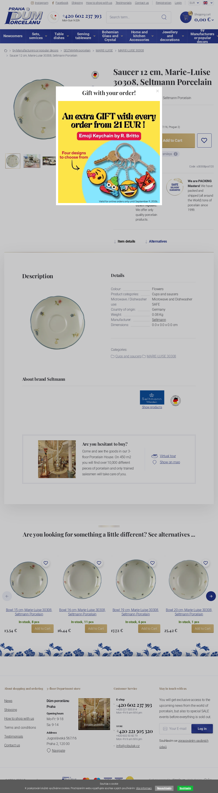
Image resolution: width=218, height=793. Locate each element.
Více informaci (144, 788)
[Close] (157, 91)
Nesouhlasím (164, 788)
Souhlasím (185, 788)
